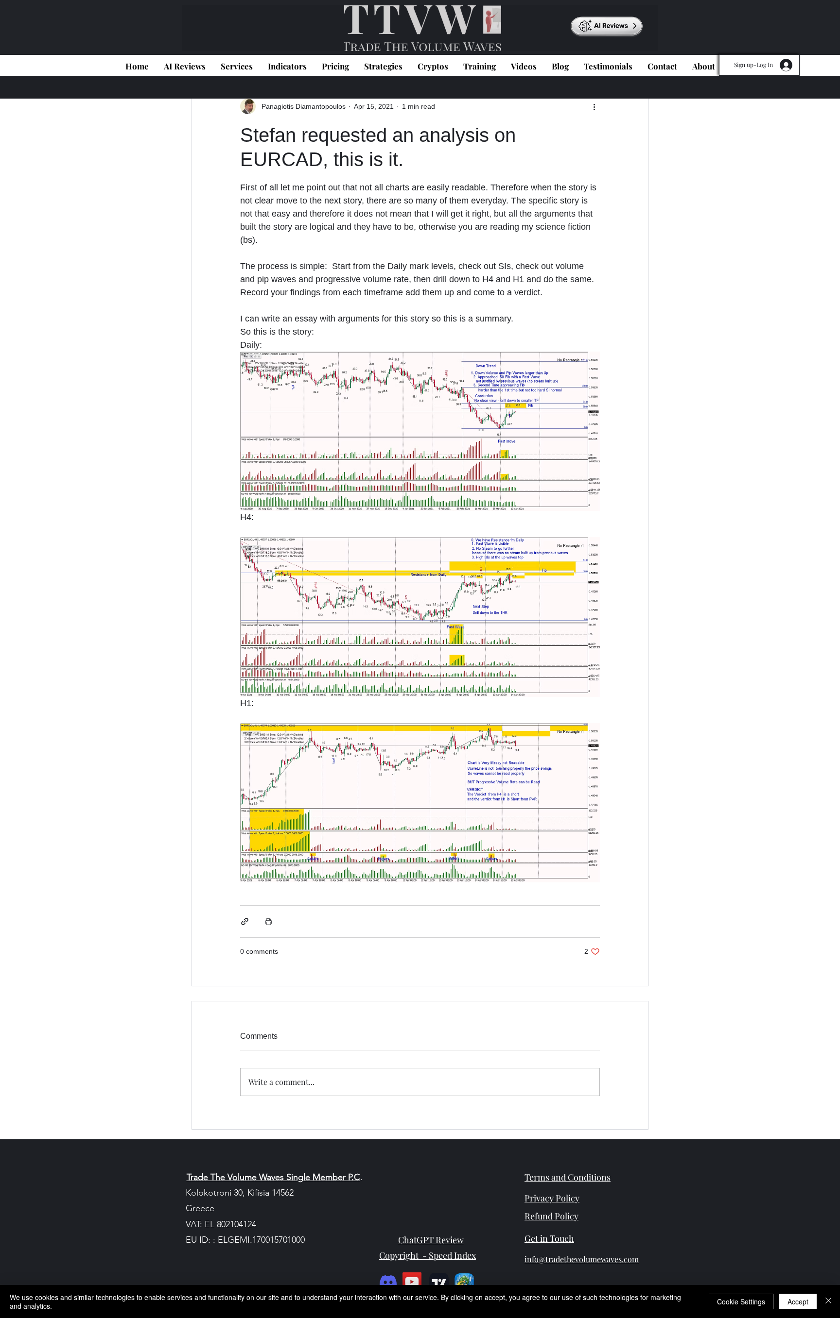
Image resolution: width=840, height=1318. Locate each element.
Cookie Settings (741, 1301)
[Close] (828, 1301)
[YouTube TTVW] (411, 1281)
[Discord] (388, 1281)
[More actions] (594, 106)
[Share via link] (244, 921)
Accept (798, 1301)
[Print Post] (268, 921)
